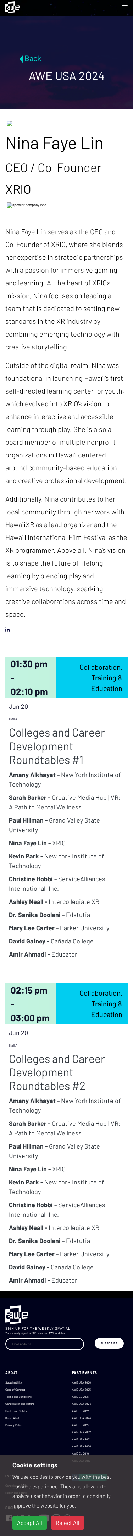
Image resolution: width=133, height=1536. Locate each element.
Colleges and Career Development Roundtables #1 (57, 745)
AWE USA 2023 (81, 1418)
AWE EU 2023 (80, 1411)
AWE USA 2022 (81, 1432)
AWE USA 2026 (81, 1382)
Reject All (67, 1522)
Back (32, 58)
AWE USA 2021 (81, 1439)
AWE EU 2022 (80, 1425)
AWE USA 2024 (81, 1404)
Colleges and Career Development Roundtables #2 (57, 1071)
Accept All (29, 1522)
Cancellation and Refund (19, 1404)
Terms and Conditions (18, 1396)
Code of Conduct (15, 1389)
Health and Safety (16, 1411)
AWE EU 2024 (80, 1396)
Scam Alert (12, 1418)
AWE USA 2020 (81, 1446)
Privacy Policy (14, 1425)
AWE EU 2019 (80, 1453)
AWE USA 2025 (81, 1389)
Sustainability (13, 1382)
